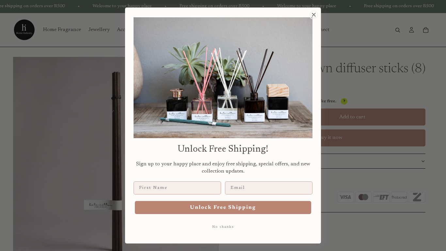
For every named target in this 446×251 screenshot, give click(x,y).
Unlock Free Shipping (223, 207)
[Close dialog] (314, 15)
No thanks (223, 227)
